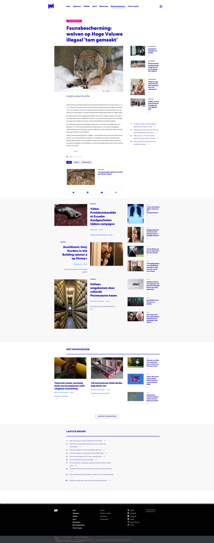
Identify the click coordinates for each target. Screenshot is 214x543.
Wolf (69, 162)
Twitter (132, 510)
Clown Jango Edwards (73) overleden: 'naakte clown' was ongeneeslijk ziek (91, 474)
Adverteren (103, 516)
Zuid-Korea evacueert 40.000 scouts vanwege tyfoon (85, 456)
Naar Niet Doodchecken (107, 416)
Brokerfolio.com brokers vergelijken (64, 540)
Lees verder (94, 177)
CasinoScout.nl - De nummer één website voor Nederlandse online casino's (113, 540)
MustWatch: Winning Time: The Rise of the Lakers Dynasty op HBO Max (90, 468)
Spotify (132, 519)
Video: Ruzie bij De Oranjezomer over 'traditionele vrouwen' (145, 142)
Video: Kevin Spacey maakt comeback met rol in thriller (85, 441)
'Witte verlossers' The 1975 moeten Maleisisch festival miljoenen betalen (144, 137)
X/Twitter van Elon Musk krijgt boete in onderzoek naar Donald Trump (145, 125)
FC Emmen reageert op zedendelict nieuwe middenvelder (86, 453)
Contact (102, 510)
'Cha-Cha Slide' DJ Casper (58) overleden (81, 460)
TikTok (132, 525)
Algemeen (77, 6)
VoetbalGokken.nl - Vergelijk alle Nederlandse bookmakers (69, 541)
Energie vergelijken (67, 537)
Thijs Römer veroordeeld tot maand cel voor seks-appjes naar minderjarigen (87, 445)
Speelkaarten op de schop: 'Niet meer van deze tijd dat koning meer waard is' (146, 131)
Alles (68, 6)
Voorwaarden (104, 519)
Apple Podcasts (135, 522)
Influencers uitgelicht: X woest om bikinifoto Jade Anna (85, 450)
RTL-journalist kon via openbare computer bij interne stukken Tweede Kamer (90, 464)
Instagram (133, 516)
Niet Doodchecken (118, 6)
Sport (94, 6)
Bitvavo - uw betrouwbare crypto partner (84, 540)
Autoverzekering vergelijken (81, 537)
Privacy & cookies (105, 513)
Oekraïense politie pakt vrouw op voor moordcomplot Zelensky (88, 480)
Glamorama (103, 6)
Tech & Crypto (133, 6)
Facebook (133, 513)
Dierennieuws (86, 162)
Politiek (87, 6)
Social (75, 151)
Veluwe (76, 162)
